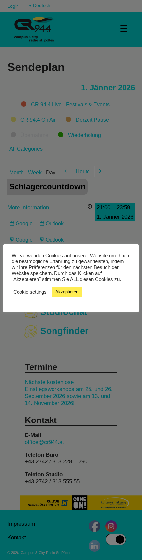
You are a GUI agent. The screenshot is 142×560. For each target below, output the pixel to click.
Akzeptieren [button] (66, 291)
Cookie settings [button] (30, 292)
